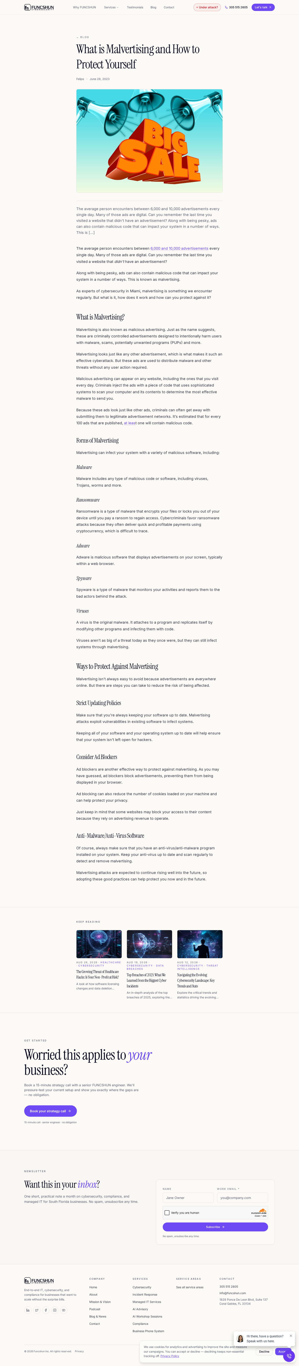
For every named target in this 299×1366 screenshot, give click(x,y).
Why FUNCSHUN (84, 7)
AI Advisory (140, 1309)
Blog (153, 7)
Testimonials (135, 7)
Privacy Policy (169, 1356)
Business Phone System (148, 1331)
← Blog (82, 37)
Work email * (228, 1188)
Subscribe (213, 1227)
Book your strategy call (48, 1111)
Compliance (140, 1323)
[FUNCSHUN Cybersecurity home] (39, 7)
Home (93, 1287)
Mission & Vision (100, 1301)
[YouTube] (63, 1310)
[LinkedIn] (28, 1310)
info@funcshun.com (232, 1293)
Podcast (94, 1309)
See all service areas (189, 1287)
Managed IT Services (147, 1301)
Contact (169, 7)
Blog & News (97, 1316)
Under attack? (208, 7)
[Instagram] (54, 1310)
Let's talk (261, 7)
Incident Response (145, 1294)
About (93, 1294)
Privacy (79, 1351)
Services (110, 7)
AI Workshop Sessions (147, 1316)
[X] (36, 1310)
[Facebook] (45, 1310)
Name (167, 1188)
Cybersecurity (142, 1287)
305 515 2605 (238, 7)
